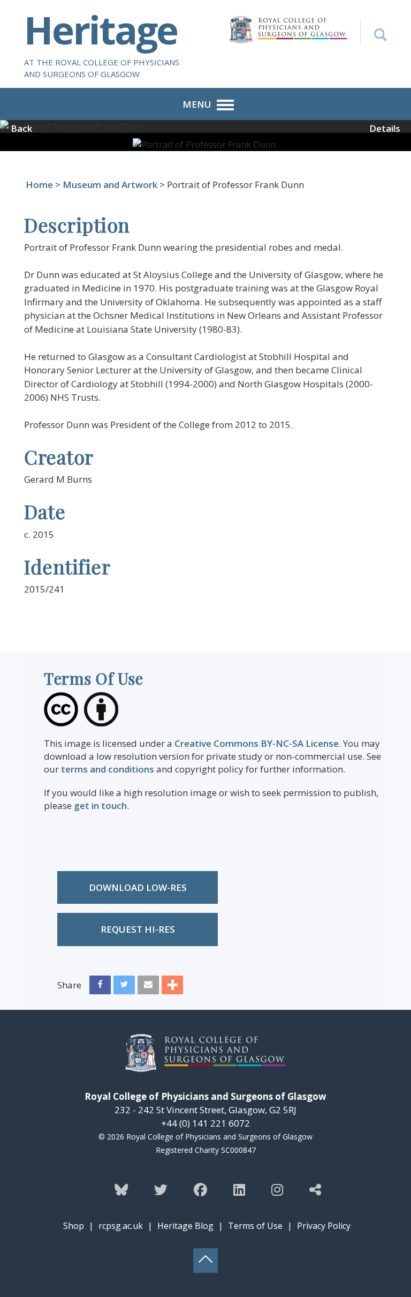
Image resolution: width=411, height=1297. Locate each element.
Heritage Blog (185, 1226)
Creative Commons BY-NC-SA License (256, 743)
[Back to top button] (205, 1260)
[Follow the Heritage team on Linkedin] (239, 1189)
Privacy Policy (324, 1226)
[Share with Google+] (172, 987)
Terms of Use (255, 1226)
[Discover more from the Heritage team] (315, 1189)
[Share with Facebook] (100, 987)
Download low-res (138, 887)
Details (384, 128)
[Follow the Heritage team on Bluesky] (121, 1189)
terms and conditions (107, 769)
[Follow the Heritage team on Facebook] (200, 1189)
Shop (73, 1226)
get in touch (100, 805)
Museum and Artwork (110, 184)
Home (39, 184)
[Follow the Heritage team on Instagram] (277, 1189)
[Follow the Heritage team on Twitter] (161, 1189)
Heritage (100, 29)
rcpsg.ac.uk (120, 1226)
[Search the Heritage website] (373, 32)
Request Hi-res (138, 929)
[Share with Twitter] (124, 987)
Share (69, 985)
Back (21, 128)
